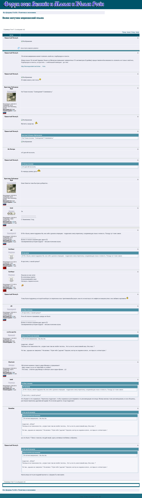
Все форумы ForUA (10, 13)
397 (14, 223)
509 (14, 373)
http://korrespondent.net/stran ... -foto (33, 66)
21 (13, 266)
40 (13, 241)
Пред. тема (126, 32)
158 (13, 221)
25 (13, 390)
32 (12, 240)
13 (12, 264)
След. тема (135, 32)
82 (13, 110)
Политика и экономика (27, 13)
